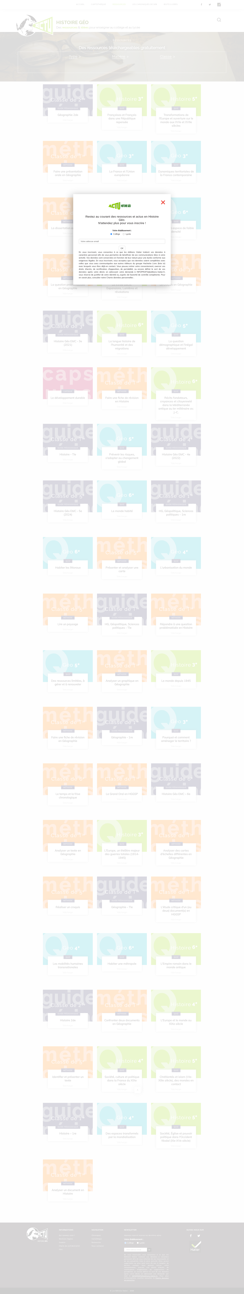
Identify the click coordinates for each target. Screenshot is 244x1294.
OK (122, 248)
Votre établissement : (122, 230)
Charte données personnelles (119, 277)
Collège (116, 234)
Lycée (128, 234)
